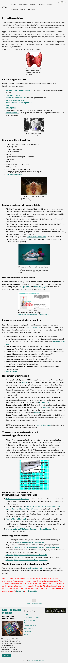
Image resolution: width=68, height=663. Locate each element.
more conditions (11, 372)
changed (46, 408)
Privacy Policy (28, 628)
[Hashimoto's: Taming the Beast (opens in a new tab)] (28, 499)
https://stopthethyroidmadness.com (30, 542)
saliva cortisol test (35, 568)
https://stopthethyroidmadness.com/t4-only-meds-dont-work (36, 547)
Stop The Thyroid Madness (36, 660)
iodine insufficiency (13, 95)
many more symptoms (14, 174)
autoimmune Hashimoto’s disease (18, 90)
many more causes (12, 113)
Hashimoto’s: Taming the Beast (17, 499)
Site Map (22, 9)
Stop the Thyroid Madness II (16, 519)
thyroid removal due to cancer (16, 100)
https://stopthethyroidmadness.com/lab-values (33, 314)
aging (8, 105)
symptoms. (26, 287)
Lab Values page (40, 287)
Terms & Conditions (30, 625)
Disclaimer (20, 591)
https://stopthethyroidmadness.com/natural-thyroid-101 (26, 555)
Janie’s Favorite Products (31, 617)
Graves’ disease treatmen (15, 98)
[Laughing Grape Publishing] (12, 636)
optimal (24, 382)
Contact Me (27, 631)
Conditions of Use (29, 620)
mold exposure (11, 108)
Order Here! (6, 655)
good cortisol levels (44, 425)
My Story (26, 614)
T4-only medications (33, 327)
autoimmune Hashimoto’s (36, 237)
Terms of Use (32, 591)
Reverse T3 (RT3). (45, 403)
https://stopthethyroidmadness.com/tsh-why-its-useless (27, 560)
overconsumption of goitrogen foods (19, 103)
